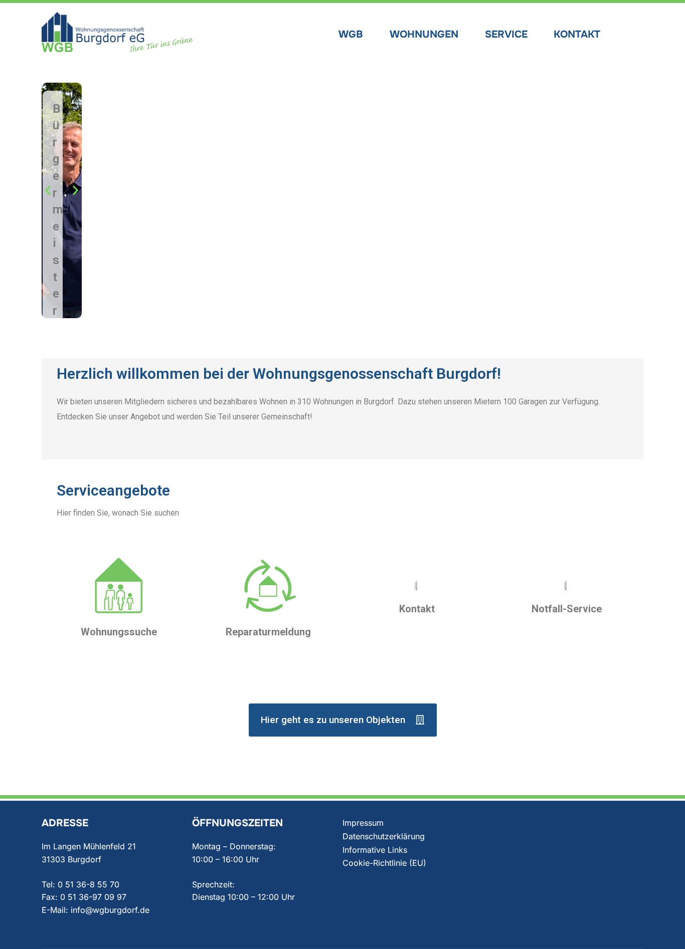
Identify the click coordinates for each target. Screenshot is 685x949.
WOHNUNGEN (424, 34)
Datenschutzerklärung (383, 836)
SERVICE (506, 34)
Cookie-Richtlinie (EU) (384, 863)
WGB (350, 34)
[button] (48, 190)
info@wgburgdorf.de (110, 910)
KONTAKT (577, 34)
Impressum (363, 823)
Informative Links (374, 850)
